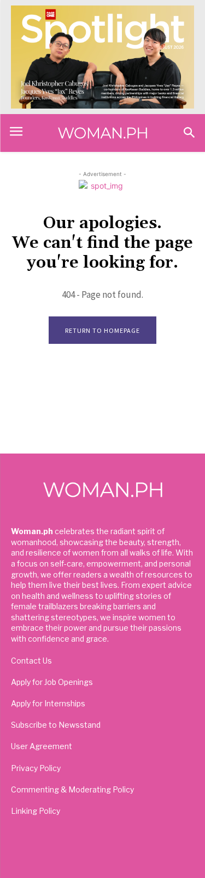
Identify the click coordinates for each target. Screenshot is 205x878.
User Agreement (41, 746)
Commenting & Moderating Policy (72, 789)
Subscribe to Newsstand (56, 724)
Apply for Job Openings (52, 682)
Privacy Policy (36, 768)
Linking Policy (35, 810)
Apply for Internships (48, 703)
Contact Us (31, 660)
